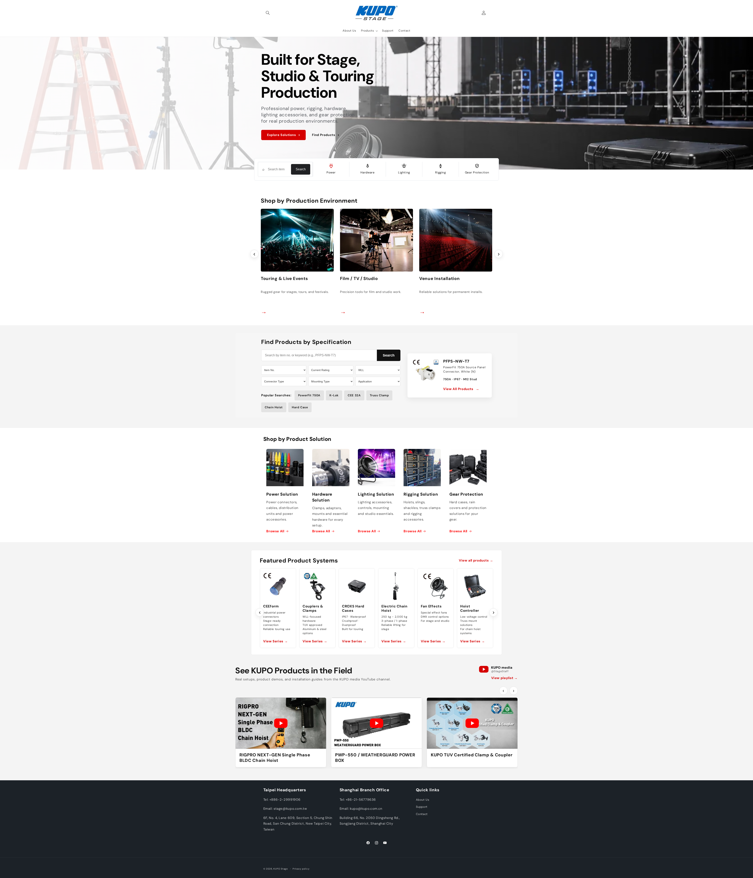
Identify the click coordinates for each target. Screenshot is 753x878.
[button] (267, 12)
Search (301, 169)
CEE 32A (354, 395)
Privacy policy (301, 868)
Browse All (275, 531)
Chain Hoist (274, 407)
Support (421, 807)
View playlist (504, 678)
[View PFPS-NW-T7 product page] (425, 371)
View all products (476, 560)
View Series (275, 641)
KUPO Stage (280, 868)
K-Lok (334, 395)
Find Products (325, 135)
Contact (422, 814)
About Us (422, 800)
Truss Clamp (379, 395)
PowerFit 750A (309, 395)
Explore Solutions (283, 135)
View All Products (461, 389)
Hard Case (300, 407)
